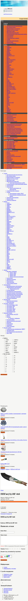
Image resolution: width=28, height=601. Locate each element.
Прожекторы (7, 136)
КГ (7, 78)
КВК (8, 75)
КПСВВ (9, 82)
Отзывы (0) (9, 513)
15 (6, 361)
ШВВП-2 (9, 112)
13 (6, 359)
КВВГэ (8, 71)
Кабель (5, 44)
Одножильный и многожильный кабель (17, 34)
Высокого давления (12, 114)
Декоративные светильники (14, 125)
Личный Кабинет (8, 588)
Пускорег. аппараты (9, 140)
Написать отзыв (13, 512)
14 (14, 359)
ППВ (8, 101)
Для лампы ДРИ (11, 146)
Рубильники (10, 159)
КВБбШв (9, 65)
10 (14, 355)
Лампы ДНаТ (13, 272)
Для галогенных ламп (12, 141)
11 (6, 357)
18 (14, 362)
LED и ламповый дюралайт (14, 133)
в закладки (3, 507)
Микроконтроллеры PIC (13, 32)
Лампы (5, 113)
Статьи (5, 24)
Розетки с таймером (15, 318)
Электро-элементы (11, 43)
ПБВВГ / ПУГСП (11, 93)
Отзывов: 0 (4, 512)
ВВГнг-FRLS (10, 61)
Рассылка (6, 592)
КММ (8, 81)
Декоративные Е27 (14, 288)
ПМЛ (8, 100)
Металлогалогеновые (12, 137)
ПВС (8, 98)
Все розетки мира (11, 27)
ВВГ (8, 57)
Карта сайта (7, 577)
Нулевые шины (10, 155)
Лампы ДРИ (13, 274)
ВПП (8, 63)
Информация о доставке (10, 568)
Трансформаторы (11, 148)
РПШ (8, 108)
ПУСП (8, 105)
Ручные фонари (11, 126)
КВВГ (8, 66)
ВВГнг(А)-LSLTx (11, 59)
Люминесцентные (11, 117)
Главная (3, 469)
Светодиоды (10, 36)
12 (14, 357)
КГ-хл (7, 347)
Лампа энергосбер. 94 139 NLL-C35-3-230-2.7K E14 (14, 440)
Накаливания (10, 118)
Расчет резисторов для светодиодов (15, 189)
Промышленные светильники (14, 124)
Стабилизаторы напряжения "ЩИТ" (16, 164)
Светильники (10, 35)
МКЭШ (8, 91)
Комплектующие (8, 149)
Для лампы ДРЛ (11, 142)
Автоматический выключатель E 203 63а (11, 451)
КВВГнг (9, 67)
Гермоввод (9, 160)
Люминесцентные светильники (15, 130)
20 (6, 366)
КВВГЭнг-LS (10, 74)
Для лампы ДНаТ (11, 145)
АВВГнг (9, 50)
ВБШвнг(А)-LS (10, 55)
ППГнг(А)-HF (10, 102)
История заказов (8, 589)
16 (14, 361)
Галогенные (10, 116)
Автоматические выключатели (14, 167)
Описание (3, 513)
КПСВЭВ (9, 85)
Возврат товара (7, 575)
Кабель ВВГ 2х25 (5, 463)
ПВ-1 (8, 94)
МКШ (8, 90)
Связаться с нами (8, 574)
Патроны (9, 157)
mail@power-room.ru (8, 14)
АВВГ (8, 49)
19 (6, 364)
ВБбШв (8, 53)
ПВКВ (8, 97)
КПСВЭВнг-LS (11, 86)
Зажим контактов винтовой (14, 156)
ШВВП (8, 110)
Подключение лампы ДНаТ (17, 193)
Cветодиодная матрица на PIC (17, 182)
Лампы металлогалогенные (17, 276)
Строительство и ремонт (13, 38)
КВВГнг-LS (10, 70)
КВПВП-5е (9, 77)
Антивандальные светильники (14, 129)
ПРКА (8, 104)
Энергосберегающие (12, 121)
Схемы (8, 39)
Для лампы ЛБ (10, 144)
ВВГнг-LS (9, 62)
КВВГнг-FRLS (10, 69)
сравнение (3, 508)
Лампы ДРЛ (13, 275)
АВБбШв (9, 47)
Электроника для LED (12, 150)
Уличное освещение (12, 134)
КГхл (8, 79)
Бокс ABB (9, 168)
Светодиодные (10, 120)
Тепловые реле (10, 165)
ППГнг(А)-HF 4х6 (15, 469)
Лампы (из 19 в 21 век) (12, 30)
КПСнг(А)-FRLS (11, 87)
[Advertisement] (8, 390)
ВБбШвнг (9, 54)
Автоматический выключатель (14, 26)
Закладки (6, 591)
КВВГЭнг (9, 73)
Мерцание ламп (11, 31)
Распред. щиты (7, 163)
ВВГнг (8, 58)
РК (7, 106)
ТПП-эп (9, 109)
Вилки (8, 152)
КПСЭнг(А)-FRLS (11, 89)
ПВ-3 (8, 95)
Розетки (9, 153)
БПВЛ (8, 51)
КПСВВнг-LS (10, 83)
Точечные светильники (12, 40)
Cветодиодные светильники (14, 132)
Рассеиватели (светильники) (14, 128)
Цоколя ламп (10, 42)
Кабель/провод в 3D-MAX (13, 28)
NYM (8, 46)
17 (6, 362)
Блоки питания (10, 161)
